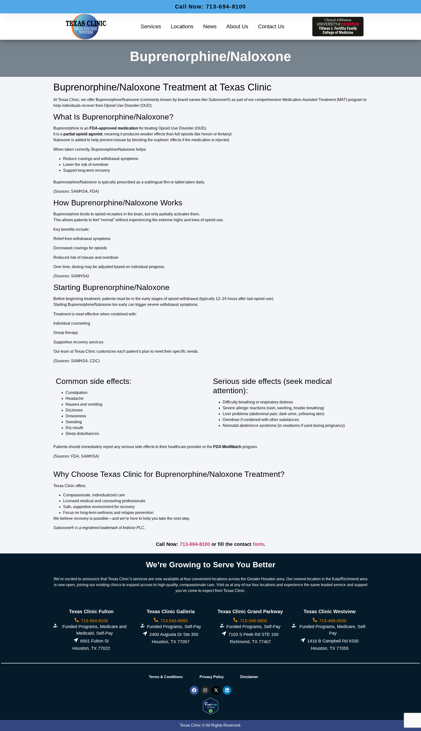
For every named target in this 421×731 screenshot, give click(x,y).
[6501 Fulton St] (76, 640)
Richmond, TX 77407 (250, 641)
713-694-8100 (195, 544)
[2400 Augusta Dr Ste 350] (145, 633)
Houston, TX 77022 (91, 648)
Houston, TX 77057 (171, 641)
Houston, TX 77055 (330, 648)
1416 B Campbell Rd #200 (333, 641)
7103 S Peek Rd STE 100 (253, 634)
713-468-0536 (332, 620)
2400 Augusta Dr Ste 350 (173, 634)
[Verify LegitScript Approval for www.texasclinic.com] (210, 713)
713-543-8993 (174, 620)
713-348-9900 (253, 620)
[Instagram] (205, 690)
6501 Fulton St (94, 641)
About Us (237, 26)
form (258, 544)
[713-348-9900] (235, 620)
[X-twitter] (216, 690)
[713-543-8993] (156, 620)
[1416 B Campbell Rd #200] (303, 640)
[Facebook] (194, 690)
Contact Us (271, 26)
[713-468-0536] (315, 620)
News (210, 26)
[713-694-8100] (77, 620)
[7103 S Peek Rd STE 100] (224, 633)
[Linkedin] (227, 690)
